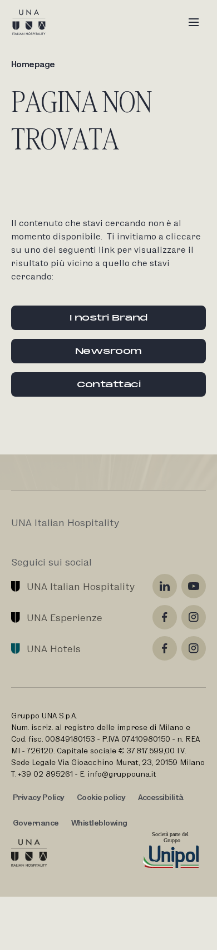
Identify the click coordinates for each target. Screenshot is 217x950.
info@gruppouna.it (121, 773)
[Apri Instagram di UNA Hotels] (193, 648)
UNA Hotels (54, 648)
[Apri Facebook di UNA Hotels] (164, 648)
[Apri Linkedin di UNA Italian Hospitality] (164, 586)
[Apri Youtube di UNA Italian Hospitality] (193, 586)
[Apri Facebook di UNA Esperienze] (164, 617)
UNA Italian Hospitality (81, 586)
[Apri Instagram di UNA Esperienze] (193, 617)
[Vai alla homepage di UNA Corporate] (29, 852)
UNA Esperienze (64, 617)
